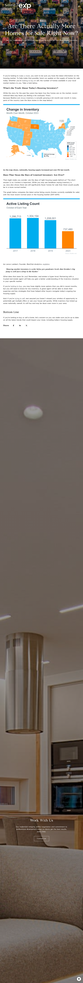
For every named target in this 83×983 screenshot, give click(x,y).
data (8, 185)
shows (23, 98)
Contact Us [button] (41, 839)
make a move (24, 76)
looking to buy (28, 81)
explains (46, 264)
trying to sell (20, 298)
